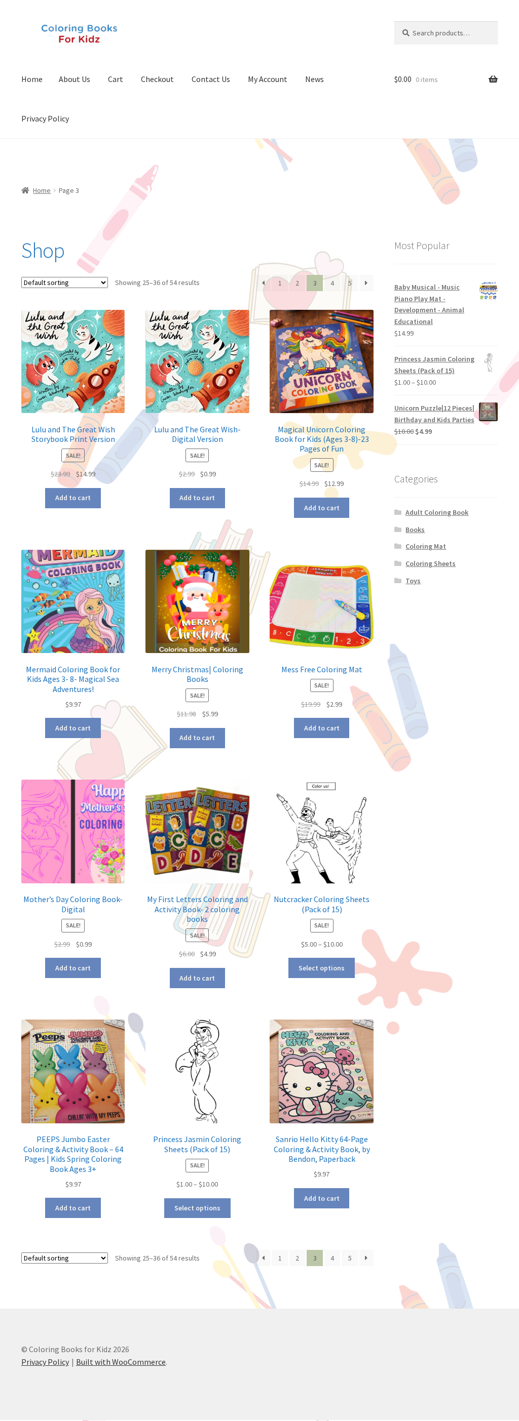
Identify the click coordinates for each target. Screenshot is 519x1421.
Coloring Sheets (430, 563)
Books (415, 529)
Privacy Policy (45, 118)
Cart (115, 79)
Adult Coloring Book (436, 512)
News (314, 79)
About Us (74, 79)
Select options (322, 967)
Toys (413, 580)
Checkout (157, 79)
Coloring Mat (425, 546)
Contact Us (211, 79)
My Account (267, 79)
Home (32, 79)
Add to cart (73, 497)
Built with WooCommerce (121, 1362)
